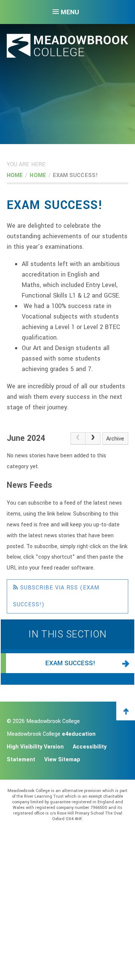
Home (15, 175)
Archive (115, 439)
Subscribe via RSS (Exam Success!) (56, 596)
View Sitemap (62, 760)
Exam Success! (75, 175)
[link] (78, 438)
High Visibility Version (35, 747)
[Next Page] (93, 438)
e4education (79, 734)
